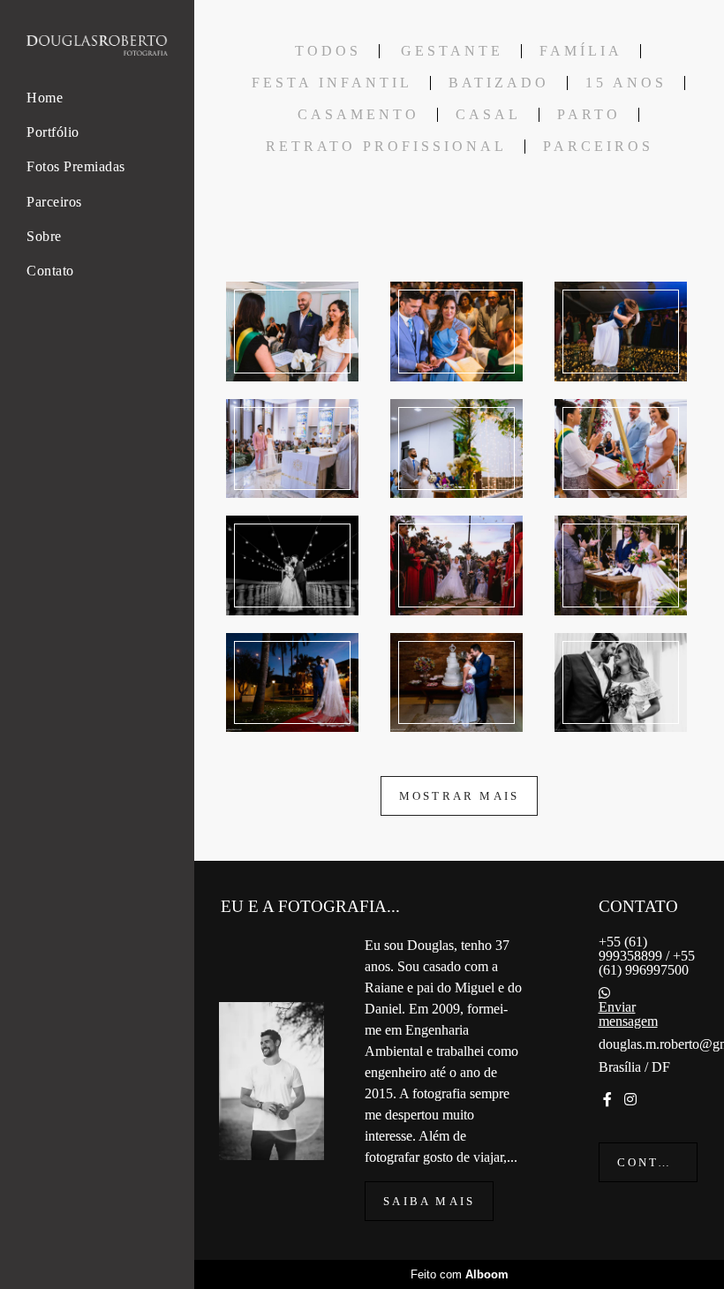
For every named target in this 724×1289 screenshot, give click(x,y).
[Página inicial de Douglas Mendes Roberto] (97, 46)
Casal (488, 115)
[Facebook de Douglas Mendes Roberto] (607, 1099)
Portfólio (52, 131)
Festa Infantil (332, 83)
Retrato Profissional (386, 146)
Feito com (460, 1274)
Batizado (499, 83)
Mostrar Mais (459, 796)
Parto (589, 115)
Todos (328, 51)
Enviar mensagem (628, 1014)
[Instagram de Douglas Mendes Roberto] (630, 1099)
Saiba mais (429, 1201)
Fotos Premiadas (75, 166)
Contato (50, 270)
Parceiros (54, 201)
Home (44, 97)
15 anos (626, 83)
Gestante (452, 51)
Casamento (358, 115)
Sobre (44, 236)
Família (580, 51)
